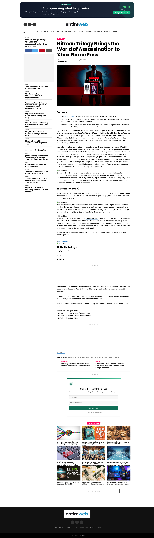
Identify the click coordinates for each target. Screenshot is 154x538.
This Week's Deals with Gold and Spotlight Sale (36, 87)
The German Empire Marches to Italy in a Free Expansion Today (35, 96)
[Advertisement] (39, 69)
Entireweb (63, 61)
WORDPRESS (98, 32)
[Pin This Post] (42, 50)
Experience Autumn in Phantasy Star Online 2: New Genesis (36, 189)
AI (37, 32)
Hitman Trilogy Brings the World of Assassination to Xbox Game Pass (36, 43)
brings (82, 357)
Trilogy (105, 357)
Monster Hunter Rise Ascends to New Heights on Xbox (36, 143)
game (88, 357)
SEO (75, 32)
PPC (58, 32)
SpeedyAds (70, 527)
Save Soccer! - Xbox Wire (35, 150)
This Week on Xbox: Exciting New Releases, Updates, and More (36, 125)
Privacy (92, 527)
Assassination (74, 357)
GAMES (27, 37)
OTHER (115, 32)
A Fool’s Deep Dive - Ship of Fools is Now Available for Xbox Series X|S (36, 180)
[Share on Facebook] (28, 50)
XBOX (117, 357)
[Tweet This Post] (35, 50)
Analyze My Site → (121, 13)
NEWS (52, 32)
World (112, 357)
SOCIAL (81, 32)
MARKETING (44, 32)
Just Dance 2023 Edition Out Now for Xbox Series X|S (36, 172)
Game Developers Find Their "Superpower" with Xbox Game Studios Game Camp (36, 157)
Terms (99, 527)
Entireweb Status (82, 527)
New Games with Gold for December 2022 (35, 165)
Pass (99, 357)
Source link (61, 352)
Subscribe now (93, 408)
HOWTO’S (107, 32)
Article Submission (59, 527)
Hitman (94, 357)
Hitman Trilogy (69, 116)
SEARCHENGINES (66, 32)
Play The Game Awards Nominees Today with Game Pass (36, 134)
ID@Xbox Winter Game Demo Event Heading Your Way (36, 115)
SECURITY (89, 32)
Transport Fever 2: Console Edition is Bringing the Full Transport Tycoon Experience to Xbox (36, 105)
